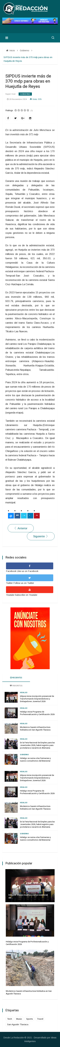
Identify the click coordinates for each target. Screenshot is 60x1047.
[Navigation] (6, 37)
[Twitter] (15, 118)
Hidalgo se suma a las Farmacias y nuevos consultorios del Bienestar (35, 759)
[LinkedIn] (30, 118)
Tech (9, 1019)
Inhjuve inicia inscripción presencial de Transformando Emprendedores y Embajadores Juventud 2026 (37, 699)
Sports (29, 1019)
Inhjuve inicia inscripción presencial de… (28, 896)
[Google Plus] (22, 118)
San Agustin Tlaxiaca (17, 1024)
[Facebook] (8, 118)
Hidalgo (24, 693)
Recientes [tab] (17, 677)
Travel (40, 1019)
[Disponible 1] (30, 638)
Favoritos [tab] (17, 685)
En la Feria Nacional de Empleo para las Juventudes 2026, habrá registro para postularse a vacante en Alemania (37, 745)
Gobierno (25, 94)
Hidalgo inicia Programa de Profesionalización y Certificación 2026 (37, 713)
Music (19, 1019)
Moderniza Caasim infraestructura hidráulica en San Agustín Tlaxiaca (35, 728)
